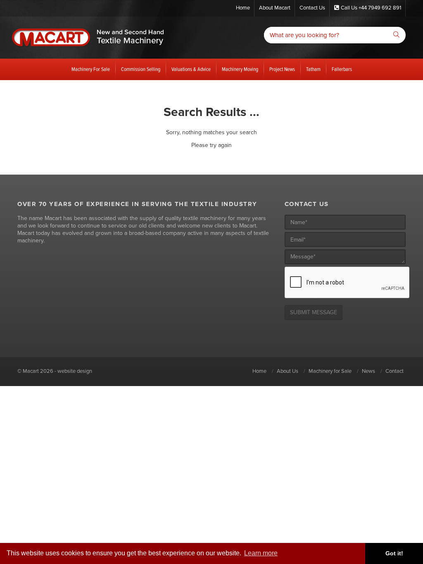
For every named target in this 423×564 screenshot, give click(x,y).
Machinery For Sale (90, 69)
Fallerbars (342, 69)
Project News (282, 69)
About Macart (274, 8)
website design (74, 371)
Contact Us (312, 8)
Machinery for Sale (330, 371)
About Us (287, 371)
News (368, 371)
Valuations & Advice (191, 69)
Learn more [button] (261, 553)
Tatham (313, 69)
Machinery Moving (240, 69)
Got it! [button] (394, 553)
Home (243, 8)
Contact (394, 371)
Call (371, 8)
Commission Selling (140, 69)
